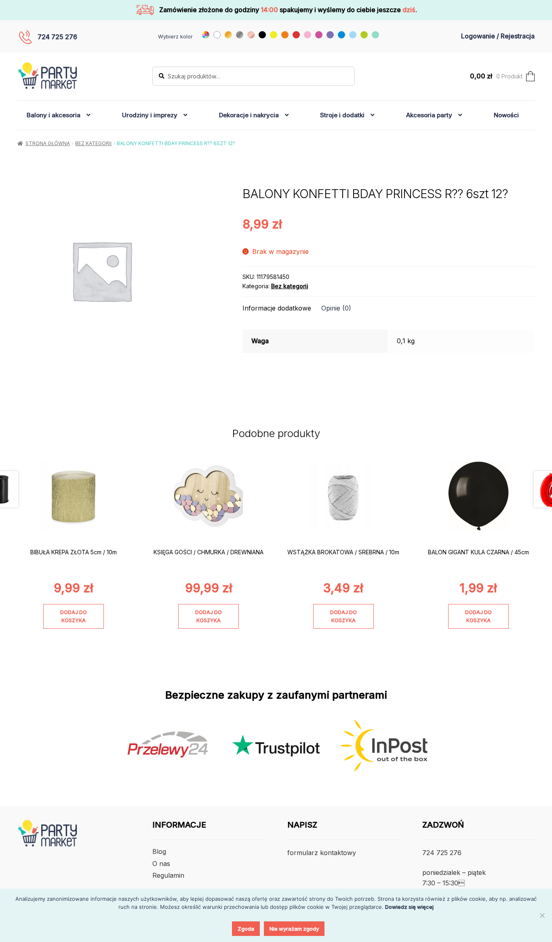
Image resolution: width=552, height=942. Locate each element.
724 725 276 (57, 37)
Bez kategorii (93, 143)
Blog (159, 851)
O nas (161, 864)
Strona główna (47, 143)
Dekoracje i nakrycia (249, 115)
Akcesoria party (429, 115)
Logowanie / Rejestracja (498, 36)
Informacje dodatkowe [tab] (276, 308)
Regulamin (168, 875)
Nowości (506, 115)
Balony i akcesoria (53, 115)
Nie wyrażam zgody (294, 928)
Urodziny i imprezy (149, 115)
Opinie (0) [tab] (336, 308)
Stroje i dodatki (342, 115)
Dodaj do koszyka (73, 616)
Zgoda (246, 928)
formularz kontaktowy (321, 853)
